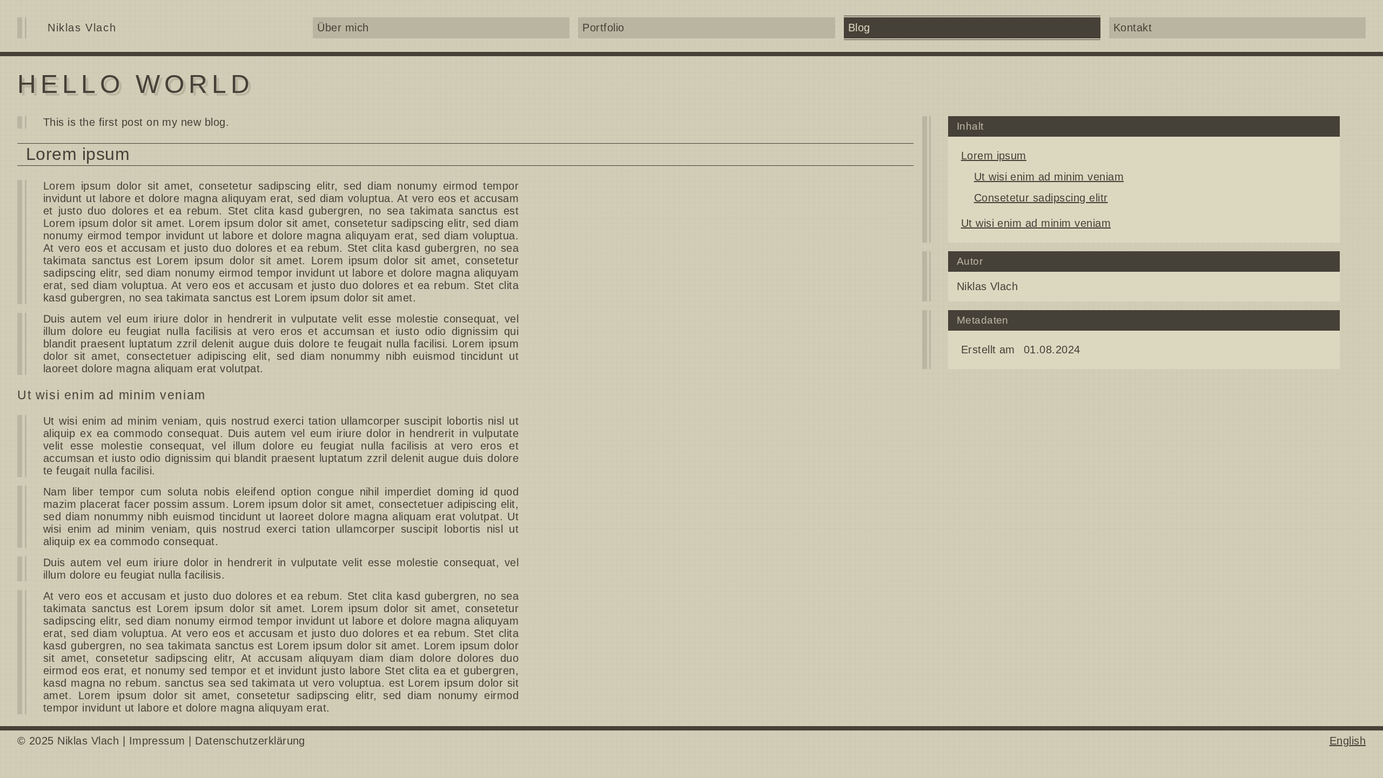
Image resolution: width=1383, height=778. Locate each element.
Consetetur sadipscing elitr (1041, 198)
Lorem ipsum (993, 156)
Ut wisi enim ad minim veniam (1049, 177)
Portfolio (603, 27)
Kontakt (1132, 27)
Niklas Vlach (82, 27)
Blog (859, 27)
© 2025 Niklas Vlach (68, 741)
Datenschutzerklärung (250, 741)
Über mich (342, 27)
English (1348, 741)
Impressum (157, 741)
